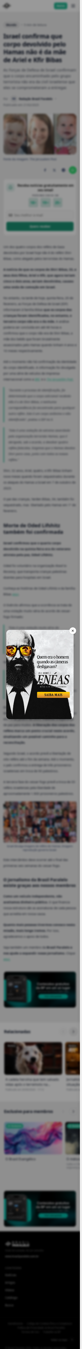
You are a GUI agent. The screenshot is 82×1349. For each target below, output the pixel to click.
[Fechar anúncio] (72, 630)
